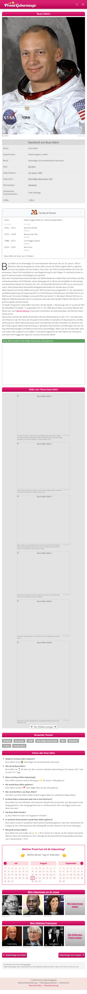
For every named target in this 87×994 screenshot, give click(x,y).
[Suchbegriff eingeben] (77, 4)
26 (19, 878)
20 (23, 874)
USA (50, 179)
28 (27, 878)
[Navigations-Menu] (83, 4)
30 (9, 881)
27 (23, 878)
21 (27, 874)
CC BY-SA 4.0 (64, 966)
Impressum (64, 983)
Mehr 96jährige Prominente (43, 923)
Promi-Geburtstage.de (47, 980)
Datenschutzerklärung (27, 983)
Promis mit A (19, 746)
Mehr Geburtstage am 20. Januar (43, 892)
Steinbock (32, 185)
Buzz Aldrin (27, 964)
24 (12, 878)
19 (19, 874)
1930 (39, 173)
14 (27, 871)
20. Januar (32, 173)
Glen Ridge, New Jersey (38, 179)
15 (5, 874)
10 (12, 871)
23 (9, 878)
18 (16, 874)
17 (12, 874)
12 (19, 871)
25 (16, 878)
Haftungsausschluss (48, 983)
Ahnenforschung (51, 985)
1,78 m (31, 200)
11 (16, 871)
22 (5, 878)
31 (12, 881)
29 (5, 881)
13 (23, 871)
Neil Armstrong (22, 311)
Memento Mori (35, 985)
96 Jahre (32, 167)
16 (9, 874)
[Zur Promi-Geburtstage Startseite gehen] (20, 4)
